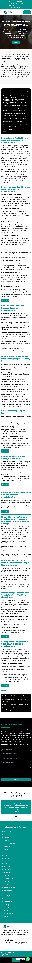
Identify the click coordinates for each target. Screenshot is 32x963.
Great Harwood (9, 887)
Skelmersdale (8, 878)
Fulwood (7, 852)
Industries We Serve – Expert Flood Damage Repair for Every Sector (15, 106)
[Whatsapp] (28, 959)
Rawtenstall (8, 902)
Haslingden (8, 899)
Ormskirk (7, 867)
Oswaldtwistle (9, 890)
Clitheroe (7, 893)
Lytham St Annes (9, 843)
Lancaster (7, 870)
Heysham (7, 858)
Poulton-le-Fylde (9, 835)
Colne (6, 916)
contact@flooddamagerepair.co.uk (18, 744)
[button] (15, 816)
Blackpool (7, 832)
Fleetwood (7, 846)
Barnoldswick (8, 913)
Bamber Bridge (9, 861)
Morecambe (8, 873)
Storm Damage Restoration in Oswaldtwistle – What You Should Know (16, 125)
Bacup (6, 910)
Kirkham (7, 849)
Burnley (6, 905)
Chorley (6, 875)
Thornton (7, 838)
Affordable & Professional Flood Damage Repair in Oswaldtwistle (15, 114)
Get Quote (27, 12)
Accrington (8, 896)
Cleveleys (7, 841)
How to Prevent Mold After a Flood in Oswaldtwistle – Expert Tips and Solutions (15, 122)
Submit (16, 779)
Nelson (6, 908)
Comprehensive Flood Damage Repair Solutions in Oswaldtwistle (14, 99)
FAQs (5, 131)
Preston (6, 855)
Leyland (6, 864)
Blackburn (7, 881)
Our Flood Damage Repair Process (13, 109)
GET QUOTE (16, 42)
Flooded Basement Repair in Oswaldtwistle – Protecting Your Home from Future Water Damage (15, 118)
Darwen (6, 884)
